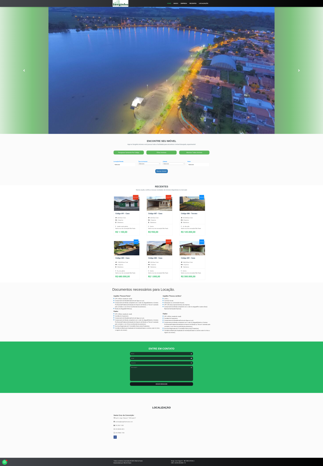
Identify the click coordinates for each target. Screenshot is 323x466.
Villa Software (139, 461)
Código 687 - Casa (155, 214)
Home (169, 3)
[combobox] (149, 164)
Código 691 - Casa (122, 214)
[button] (24, 70)
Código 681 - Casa (188, 258)
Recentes (193, 3)
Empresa (184, 3)
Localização (203, 3)
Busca (176, 3)
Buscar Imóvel (161, 171)
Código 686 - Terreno (189, 214)
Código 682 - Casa (155, 258)
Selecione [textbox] (141, 164)
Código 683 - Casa (122, 258)
